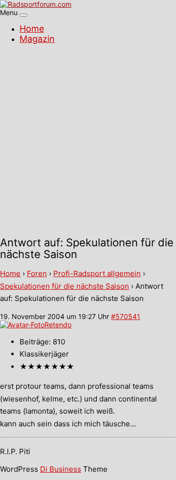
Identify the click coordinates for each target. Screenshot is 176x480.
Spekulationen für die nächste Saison (64, 286)
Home (32, 28)
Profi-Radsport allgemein (97, 273)
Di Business (60, 469)
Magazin (37, 39)
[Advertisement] (88, 141)
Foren (37, 273)
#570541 (125, 316)
